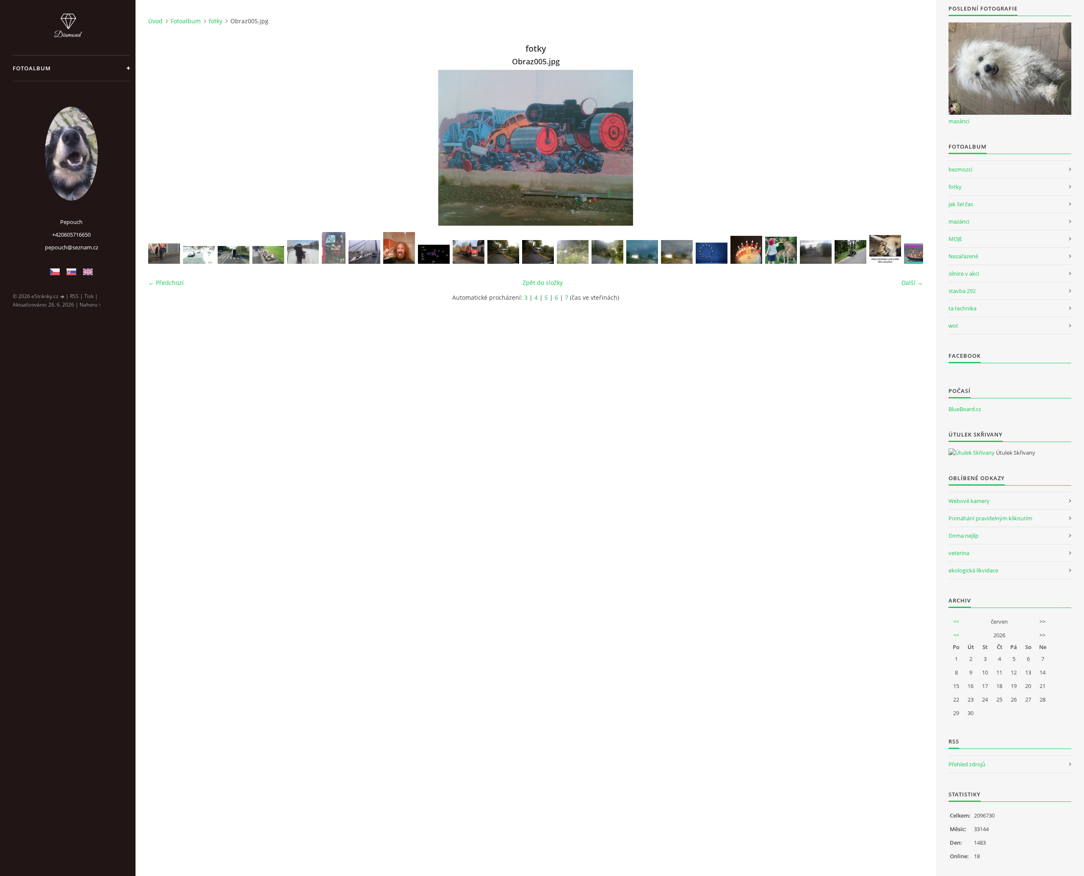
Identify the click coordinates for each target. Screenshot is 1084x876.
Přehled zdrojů (966, 764)
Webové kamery (969, 501)
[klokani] (781, 250)
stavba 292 (962, 291)
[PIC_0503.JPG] (364, 252)
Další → (912, 283)
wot (953, 325)
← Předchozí (166, 283)
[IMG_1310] (468, 252)
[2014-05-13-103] (268, 255)
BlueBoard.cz (964, 409)
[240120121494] (303, 252)
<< (956, 621)
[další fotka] (909, 148)
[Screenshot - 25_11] (434, 254)
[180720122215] (573, 252)
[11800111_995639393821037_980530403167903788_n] (746, 250)
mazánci (958, 121)
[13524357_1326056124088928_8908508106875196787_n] (711, 253)
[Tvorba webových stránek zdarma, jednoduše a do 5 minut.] (63, 296)
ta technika (962, 308)
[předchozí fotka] (161, 148)
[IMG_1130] (503, 252)
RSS (74, 296)
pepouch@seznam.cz (71, 247)
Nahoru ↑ (90, 304)
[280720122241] (607, 252)
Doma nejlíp (963, 535)
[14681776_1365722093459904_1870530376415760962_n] (885, 249)
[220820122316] (677, 252)
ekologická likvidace (973, 570)
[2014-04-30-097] (233, 255)
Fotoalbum (32, 68)
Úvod (155, 21)
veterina (958, 553)
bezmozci (960, 169)
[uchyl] (164, 253)
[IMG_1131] (538, 252)
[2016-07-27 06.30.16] (850, 252)
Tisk (89, 296)
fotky (215, 21)
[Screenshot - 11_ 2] (199, 255)
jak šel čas (960, 204)
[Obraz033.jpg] (334, 248)
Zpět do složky (543, 283)
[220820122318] (642, 252)
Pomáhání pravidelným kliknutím (990, 518)
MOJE (955, 239)
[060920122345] (816, 252)
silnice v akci (963, 273)
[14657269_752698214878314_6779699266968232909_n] (920, 253)
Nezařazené (963, 256)
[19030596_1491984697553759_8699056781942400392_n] (399, 248)
